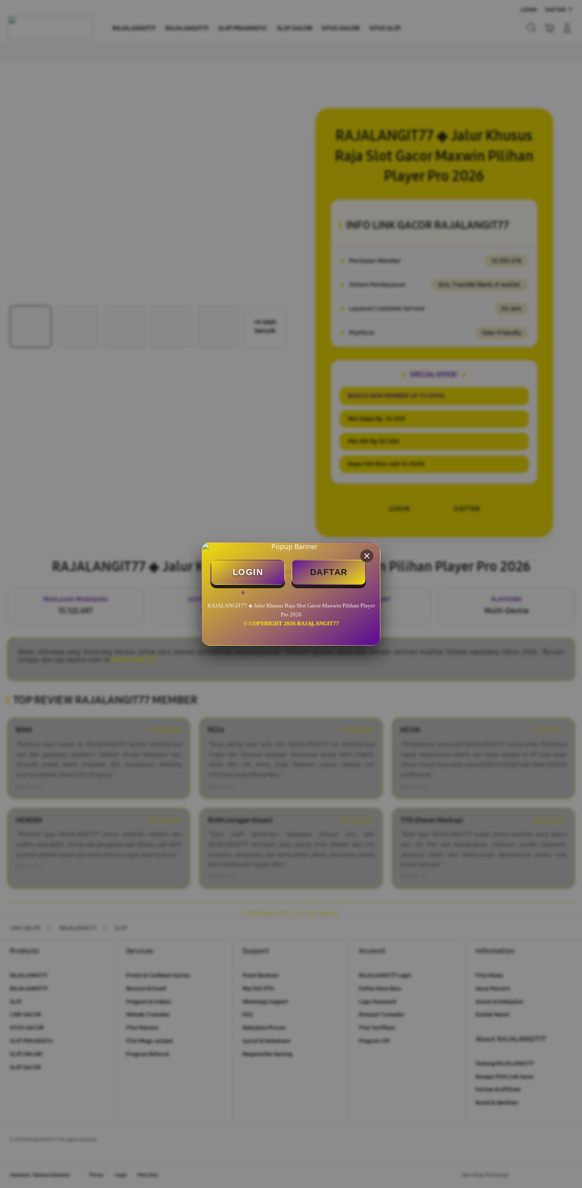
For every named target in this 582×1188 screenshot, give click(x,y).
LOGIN (248, 572)
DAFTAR (329, 572)
